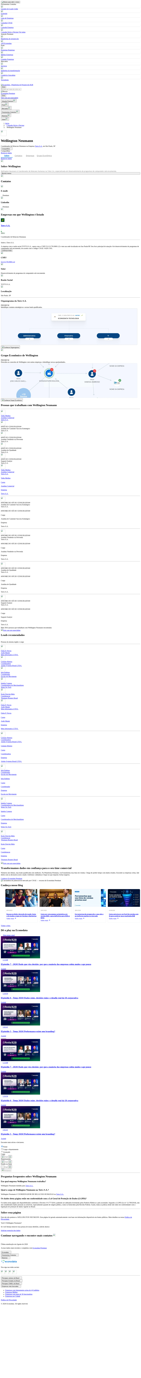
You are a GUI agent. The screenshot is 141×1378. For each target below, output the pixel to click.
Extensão (4, 13)
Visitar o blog (6, 926)
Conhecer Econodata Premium (11, 878)
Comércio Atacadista (8, 75)
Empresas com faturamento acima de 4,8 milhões (22, 1290)
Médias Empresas (7, 55)
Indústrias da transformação (10, 71)
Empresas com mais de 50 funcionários (18, 1294)
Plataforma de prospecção (10, 39)
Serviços (4, 66)
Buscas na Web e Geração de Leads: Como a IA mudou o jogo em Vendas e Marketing (21, 915)
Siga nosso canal (9, 935)
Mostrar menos (6, 173)
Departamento (6, 1159)
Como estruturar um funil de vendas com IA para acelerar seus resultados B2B (123, 915)
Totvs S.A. (38, 146)
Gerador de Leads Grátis (9, 9)
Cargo (3, 1154)
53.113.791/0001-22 (8, 262)
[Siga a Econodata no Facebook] (11, 1273)
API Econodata (6, 43)
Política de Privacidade (9, 1300)
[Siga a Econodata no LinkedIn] (7, 1273)
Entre (3, 87)
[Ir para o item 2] (3, 1038)
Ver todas (22, 32)
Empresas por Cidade (12, 1296)
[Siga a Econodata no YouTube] (15, 1273)
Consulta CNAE (6, 23)
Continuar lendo (7, 250)
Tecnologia (5, 80)
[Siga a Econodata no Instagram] (3, 1273)
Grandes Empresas (7, 59)
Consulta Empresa (7, 27)
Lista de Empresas (7, 18)
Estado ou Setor (6, 1164)
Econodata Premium (40, 1248)
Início (7, 123)
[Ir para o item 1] (2, 1038)
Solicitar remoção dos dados (10, 1230)
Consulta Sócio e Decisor (10, 32)
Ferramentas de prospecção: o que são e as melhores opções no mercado (89, 915)
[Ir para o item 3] (5, 1038)
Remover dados (6, 153)
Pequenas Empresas (8, 50)
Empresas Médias (11, 1292)
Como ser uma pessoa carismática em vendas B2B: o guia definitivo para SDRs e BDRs (55, 916)
